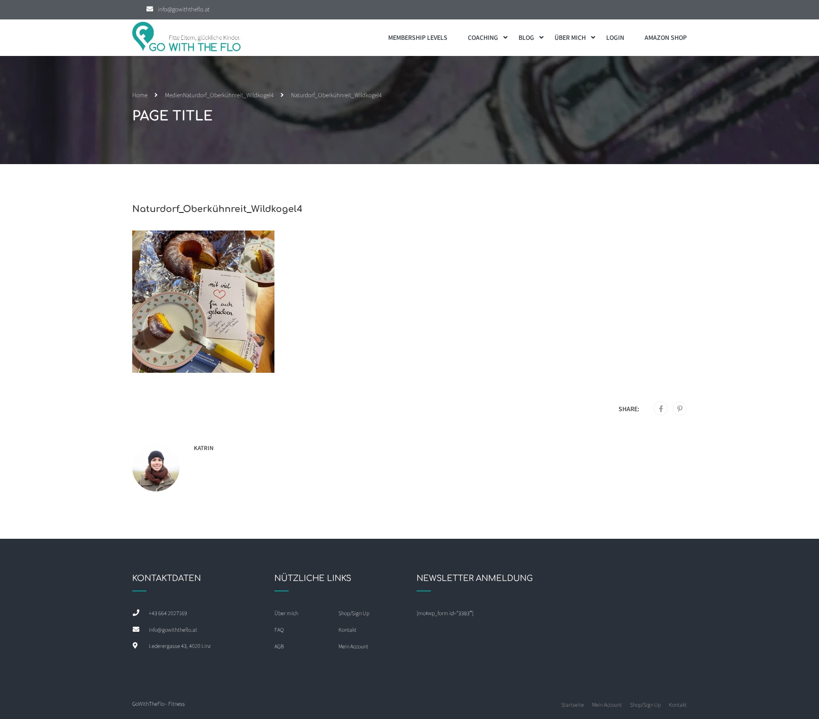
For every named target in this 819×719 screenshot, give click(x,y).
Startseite (572, 704)
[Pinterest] (679, 408)
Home (139, 95)
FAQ (279, 629)
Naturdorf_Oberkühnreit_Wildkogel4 (228, 95)
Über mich (570, 37)
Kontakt (347, 629)
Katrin (204, 448)
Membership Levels (417, 37)
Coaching (483, 37)
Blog (526, 37)
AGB (279, 646)
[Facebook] (661, 408)
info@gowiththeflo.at (183, 9)
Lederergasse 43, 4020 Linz (180, 645)
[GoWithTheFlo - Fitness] (186, 37)
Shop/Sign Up (353, 613)
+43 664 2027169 (168, 613)
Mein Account (353, 646)
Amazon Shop (666, 37)
